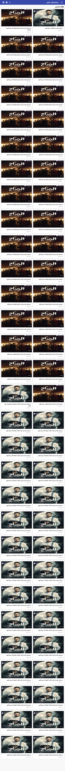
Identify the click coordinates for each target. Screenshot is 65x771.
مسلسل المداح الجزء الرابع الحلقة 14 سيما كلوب (18, 229)
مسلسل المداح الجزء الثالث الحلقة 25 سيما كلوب (50, 481)
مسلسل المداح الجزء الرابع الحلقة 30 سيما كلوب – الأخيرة (18, 29)
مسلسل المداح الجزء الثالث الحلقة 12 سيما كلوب (18, 630)
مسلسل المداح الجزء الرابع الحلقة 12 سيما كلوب (18, 254)
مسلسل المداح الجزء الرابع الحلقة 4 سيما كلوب (19, 354)
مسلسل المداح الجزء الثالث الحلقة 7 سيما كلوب (51, 705)
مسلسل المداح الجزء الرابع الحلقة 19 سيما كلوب (50, 180)
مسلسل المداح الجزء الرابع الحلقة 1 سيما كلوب (51, 404)
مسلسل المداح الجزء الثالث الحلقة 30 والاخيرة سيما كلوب (18, 405)
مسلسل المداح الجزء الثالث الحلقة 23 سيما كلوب (50, 506)
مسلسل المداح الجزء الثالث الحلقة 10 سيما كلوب (18, 655)
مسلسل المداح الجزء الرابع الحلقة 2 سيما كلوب (19, 379)
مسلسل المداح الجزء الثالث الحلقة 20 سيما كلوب (18, 531)
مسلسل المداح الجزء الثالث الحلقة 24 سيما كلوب (18, 481)
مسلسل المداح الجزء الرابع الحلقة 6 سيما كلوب (19, 329)
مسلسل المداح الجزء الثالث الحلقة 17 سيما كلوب (50, 580)
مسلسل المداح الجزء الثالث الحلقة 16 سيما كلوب (18, 580)
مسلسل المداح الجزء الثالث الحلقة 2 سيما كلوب (19, 755)
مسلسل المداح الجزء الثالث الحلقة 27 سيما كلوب (50, 456)
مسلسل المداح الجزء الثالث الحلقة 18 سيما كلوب (18, 555)
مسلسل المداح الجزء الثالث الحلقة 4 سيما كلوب (19, 730)
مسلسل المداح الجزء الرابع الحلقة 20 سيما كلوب (18, 155)
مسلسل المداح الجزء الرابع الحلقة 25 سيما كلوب (50, 105)
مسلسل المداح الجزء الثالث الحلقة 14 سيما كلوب (18, 605)
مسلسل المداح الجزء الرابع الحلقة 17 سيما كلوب (50, 205)
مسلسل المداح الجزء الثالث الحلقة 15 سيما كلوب (50, 605)
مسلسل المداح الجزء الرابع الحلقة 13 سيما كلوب (50, 254)
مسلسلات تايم (52, 2)
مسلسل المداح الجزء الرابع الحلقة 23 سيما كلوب (50, 130)
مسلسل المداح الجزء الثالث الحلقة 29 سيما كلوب (50, 431)
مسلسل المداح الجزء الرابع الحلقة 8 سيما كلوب (19, 304)
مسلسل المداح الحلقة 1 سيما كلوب (54, 28)
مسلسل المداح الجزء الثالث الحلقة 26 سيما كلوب (18, 456)
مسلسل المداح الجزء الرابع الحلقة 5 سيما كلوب (51, 354)
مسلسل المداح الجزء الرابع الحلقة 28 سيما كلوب (18, 55)
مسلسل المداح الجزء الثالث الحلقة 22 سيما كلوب (18, 506)
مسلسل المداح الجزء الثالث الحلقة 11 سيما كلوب (50, 655)
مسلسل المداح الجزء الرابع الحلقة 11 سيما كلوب (51, 279)
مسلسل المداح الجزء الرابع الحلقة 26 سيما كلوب (18, 80)
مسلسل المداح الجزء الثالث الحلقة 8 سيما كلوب (19, 680)
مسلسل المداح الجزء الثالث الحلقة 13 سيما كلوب (50, 630)
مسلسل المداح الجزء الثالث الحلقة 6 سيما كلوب (19, 705)
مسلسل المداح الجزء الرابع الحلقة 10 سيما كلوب (18, 279)
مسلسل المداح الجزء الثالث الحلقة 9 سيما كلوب (50, 680)
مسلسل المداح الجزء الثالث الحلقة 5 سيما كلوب (51, 730)
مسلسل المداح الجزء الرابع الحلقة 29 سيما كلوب (50, 55)
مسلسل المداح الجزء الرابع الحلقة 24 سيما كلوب (18, 105)
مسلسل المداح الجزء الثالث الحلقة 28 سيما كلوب (18, 431)
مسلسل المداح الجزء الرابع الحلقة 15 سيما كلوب (50, 229)
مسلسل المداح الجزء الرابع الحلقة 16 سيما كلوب (18, 205)
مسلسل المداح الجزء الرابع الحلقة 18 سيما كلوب (18, 180)
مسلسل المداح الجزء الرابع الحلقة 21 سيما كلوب (50, 155)
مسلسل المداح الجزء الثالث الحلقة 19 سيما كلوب (50, 555)
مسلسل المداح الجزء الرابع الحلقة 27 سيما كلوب (50, 80)
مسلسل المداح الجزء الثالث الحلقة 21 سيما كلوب (50, 531)
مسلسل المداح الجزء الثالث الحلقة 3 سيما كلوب (50, 755)
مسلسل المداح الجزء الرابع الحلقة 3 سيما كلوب (51, 379)
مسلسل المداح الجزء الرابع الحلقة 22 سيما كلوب (18, 130)
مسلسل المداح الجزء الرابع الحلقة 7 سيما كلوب (51, 329)
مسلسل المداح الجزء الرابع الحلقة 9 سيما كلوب (51, 304)
